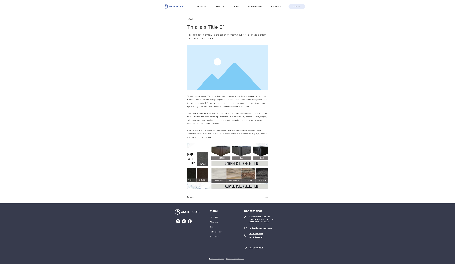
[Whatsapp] (178, 221)
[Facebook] (190, 221)
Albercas (214, 222)
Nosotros (214, 217)
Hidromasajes (216, 232)
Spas (212, 227)
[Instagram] (184, 221)
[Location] (245, 217)
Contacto (214, 237)
